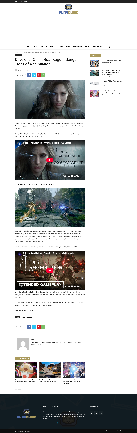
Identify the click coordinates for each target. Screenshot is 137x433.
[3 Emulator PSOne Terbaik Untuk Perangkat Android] (94, 83)
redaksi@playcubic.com (59, 423)
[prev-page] (16, 388)
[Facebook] (115, 1)
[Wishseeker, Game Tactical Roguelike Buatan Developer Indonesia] (74, 370)
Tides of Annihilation (26, 317)
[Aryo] (16, 70)
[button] (108, 46)
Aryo (20, 70)
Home (16, 52)
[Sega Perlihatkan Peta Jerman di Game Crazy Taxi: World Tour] (50, 370)
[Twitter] (121, 1)
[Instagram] (118, 1)
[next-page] (19, 388)
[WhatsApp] (43, 75)
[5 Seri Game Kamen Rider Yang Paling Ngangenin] (94, 63)
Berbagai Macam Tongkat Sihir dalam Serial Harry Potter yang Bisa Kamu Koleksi (111, 72)
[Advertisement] (68, 30)
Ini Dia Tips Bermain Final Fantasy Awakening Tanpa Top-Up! (111, 93)
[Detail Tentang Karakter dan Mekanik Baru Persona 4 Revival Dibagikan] (26, 370)
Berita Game (23, 52)
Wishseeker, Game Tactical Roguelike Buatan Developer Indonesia (71, 381)
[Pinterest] (39, 75)
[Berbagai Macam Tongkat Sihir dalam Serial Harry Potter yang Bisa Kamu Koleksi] (94, 73)
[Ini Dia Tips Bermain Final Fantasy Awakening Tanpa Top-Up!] (94, 93)
